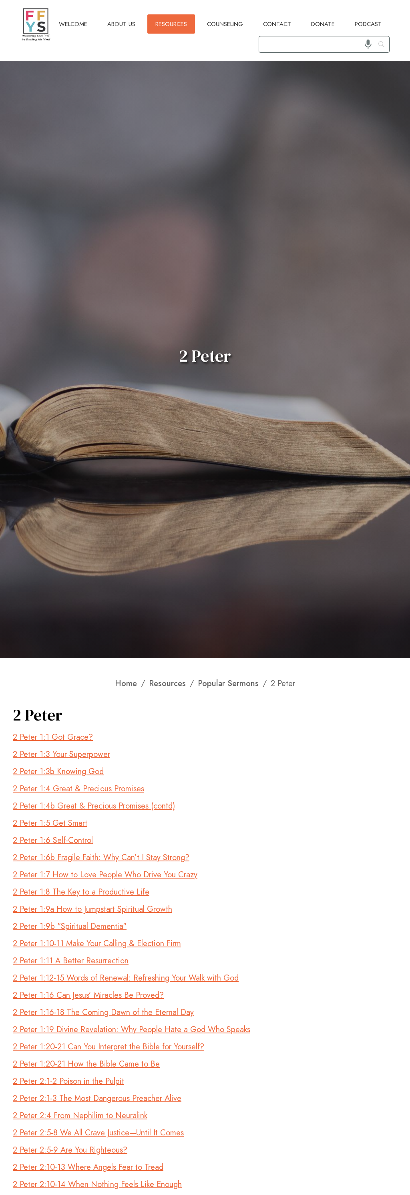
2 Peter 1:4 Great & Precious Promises (78, 789)
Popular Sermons (228, 683)
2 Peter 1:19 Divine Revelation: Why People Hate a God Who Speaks (131, 1029)
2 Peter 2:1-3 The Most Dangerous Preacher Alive (97, 1098)
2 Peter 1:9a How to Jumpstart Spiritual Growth (92, 909)
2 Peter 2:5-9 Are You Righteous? (70, 1150)
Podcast (368, 24)
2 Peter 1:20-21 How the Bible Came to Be (86, 1064)
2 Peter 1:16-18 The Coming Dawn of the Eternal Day (103, 1012)
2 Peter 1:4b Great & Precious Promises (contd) (94, 806)
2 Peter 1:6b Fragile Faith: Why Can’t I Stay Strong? (101, 857)
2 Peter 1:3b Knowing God (58, 771)
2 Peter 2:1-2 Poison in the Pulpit (68, 1081)
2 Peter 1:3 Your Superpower (61, 754)
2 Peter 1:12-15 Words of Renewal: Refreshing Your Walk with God (126, 978)
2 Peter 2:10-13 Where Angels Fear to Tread (88, 1167)
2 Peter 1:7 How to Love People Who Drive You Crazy (105, 875)
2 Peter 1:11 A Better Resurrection (71, 961)
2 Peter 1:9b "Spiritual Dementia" (70, 926)
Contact (277, 24)
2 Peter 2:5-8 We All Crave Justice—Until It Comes (98, 1133)
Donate (323, 24)
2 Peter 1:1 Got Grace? (53, 737)
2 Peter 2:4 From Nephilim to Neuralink (80, 1115)
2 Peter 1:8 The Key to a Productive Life (81, 892)
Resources (171, 24)
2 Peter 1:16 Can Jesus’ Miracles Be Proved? (88, 995)
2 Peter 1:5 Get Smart (50, 823)
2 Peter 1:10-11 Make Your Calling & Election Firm (97, 943)
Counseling (225, 24)
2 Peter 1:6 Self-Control (53, 840)
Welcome (73, 24)
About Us (121, 24)
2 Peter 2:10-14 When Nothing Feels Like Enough (97, 1184)
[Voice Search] (368, 44)
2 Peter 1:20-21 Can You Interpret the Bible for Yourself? (108, 1047)
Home (126, 683)
